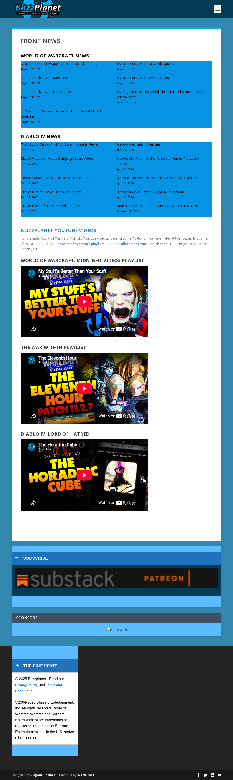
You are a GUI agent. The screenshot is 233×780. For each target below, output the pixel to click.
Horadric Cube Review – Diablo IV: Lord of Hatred (57, 178)
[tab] (116, 558)
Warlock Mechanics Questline (138, 144)
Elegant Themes (43, 775)
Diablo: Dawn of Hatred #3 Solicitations (50, 206)
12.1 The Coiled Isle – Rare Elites (44, 78)
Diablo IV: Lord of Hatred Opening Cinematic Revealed (156, 178)
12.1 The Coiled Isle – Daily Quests (46, 91)
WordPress (85, 775)
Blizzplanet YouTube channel (144, 244)
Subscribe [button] (35, 558)
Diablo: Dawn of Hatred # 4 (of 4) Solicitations (150, 192)
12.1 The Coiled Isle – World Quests (142, 78)
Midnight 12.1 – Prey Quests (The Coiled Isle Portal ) (59, 63)
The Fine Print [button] (40, 666)
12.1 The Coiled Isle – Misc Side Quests (145, 63)
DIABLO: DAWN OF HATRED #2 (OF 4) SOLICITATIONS (157, 206)
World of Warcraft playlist (81, 244)
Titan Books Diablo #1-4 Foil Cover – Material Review (60, 144)
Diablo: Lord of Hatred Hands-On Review (51, 192)
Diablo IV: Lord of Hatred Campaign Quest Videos (57, 158)
